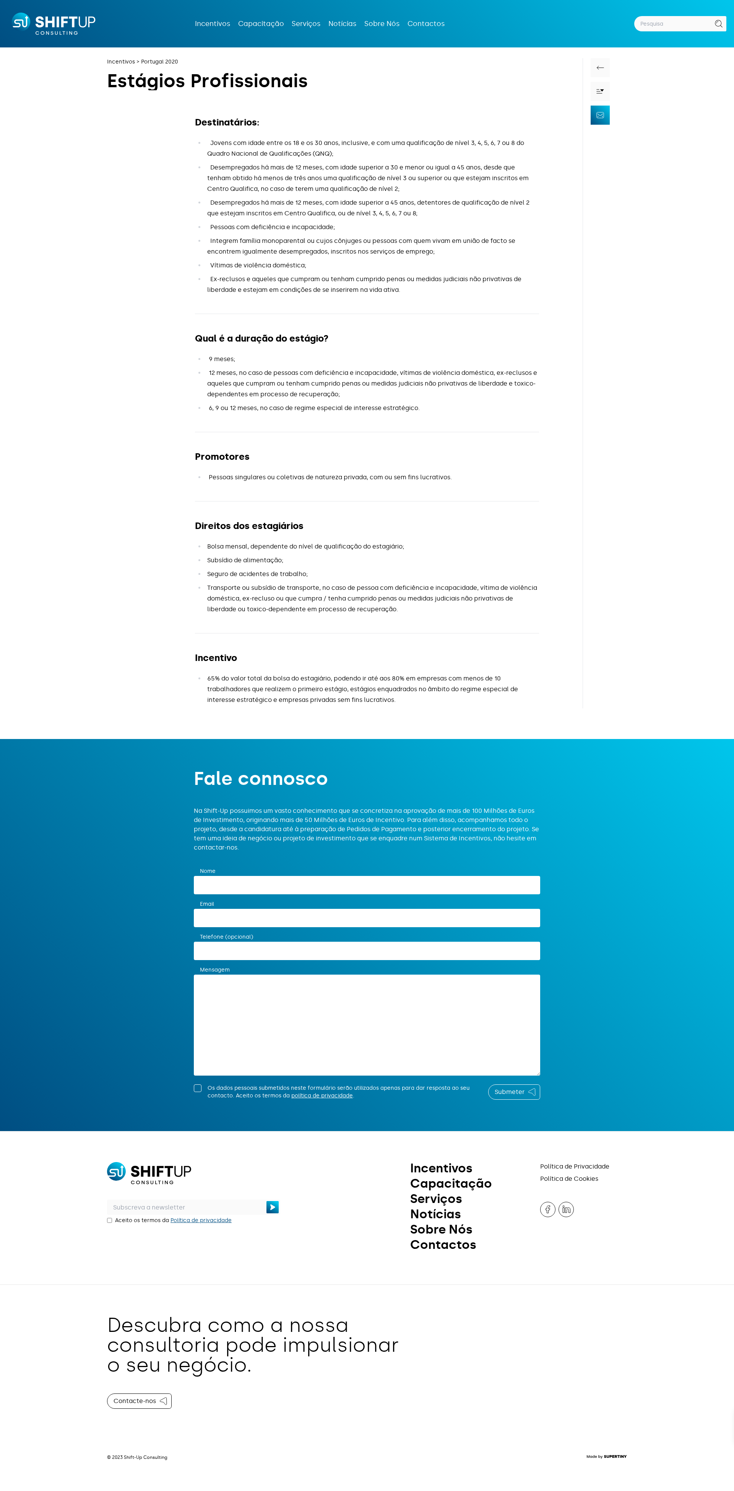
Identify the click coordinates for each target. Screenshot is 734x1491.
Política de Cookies (569, 1178)
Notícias (342, 24)
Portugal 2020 (159, 62)
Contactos (426, 24)
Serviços (306, 24)
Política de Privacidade (574, 1166)
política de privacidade (322, 1095)
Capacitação (261, 24)
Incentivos (213, 24)
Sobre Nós (382, 24)
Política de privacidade (201, 1220)
